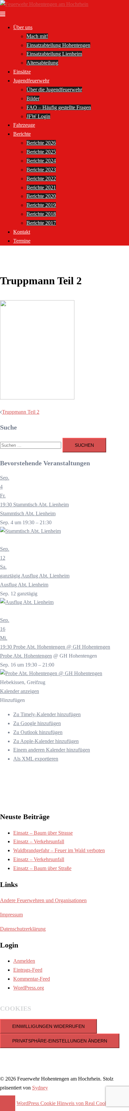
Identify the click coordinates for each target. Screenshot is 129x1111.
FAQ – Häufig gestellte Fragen (58, 107)
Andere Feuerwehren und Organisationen (43, 900)
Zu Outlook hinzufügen (38, 732)
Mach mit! (37, 36)
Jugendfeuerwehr (31, 80)
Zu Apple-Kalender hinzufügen (46, 741)
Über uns (22, 27)
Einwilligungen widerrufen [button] (48, 1026)
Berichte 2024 (41, 160)
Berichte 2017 (41, 223)
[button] (12, 700)
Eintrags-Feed (27, 970)
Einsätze (22, 71)
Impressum (11, 914)
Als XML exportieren (35, 759)
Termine (21, 241)
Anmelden (24, 961)
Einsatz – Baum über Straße (42, 868)
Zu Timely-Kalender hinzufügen (47, 714)
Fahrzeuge (24, 125)
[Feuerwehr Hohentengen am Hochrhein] (44, 4)
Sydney (40, 1087)
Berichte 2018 (41, 214)
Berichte (22, 134)
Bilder (32, 98)
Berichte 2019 (41, 205)
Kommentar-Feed (31, 979)
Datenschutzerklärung (23, 929)
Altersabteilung (42, 63)
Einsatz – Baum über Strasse (43, 833)
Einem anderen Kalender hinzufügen (51, 750)
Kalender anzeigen (19, 691)
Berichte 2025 (41, 152)
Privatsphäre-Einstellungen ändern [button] (59, 1040)
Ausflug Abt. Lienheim (24, 584)
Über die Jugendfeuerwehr (54, 89)
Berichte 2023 (41, 169)
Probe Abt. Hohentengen (26, 656)
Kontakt (21, 232)
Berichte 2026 (41, 143)
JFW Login (38, 116)
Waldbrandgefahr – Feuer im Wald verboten (59, 850)
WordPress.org (28, 988)
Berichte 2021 (41, 187)
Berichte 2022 (41, 178)
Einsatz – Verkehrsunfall (38, 841)
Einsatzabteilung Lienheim (54, 54)
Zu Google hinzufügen (37, 723)
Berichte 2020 (41, 196)
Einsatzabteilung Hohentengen (58, 45)
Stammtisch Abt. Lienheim (28, 513)
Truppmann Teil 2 (20, 412)
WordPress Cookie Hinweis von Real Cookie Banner (72, 1103)
